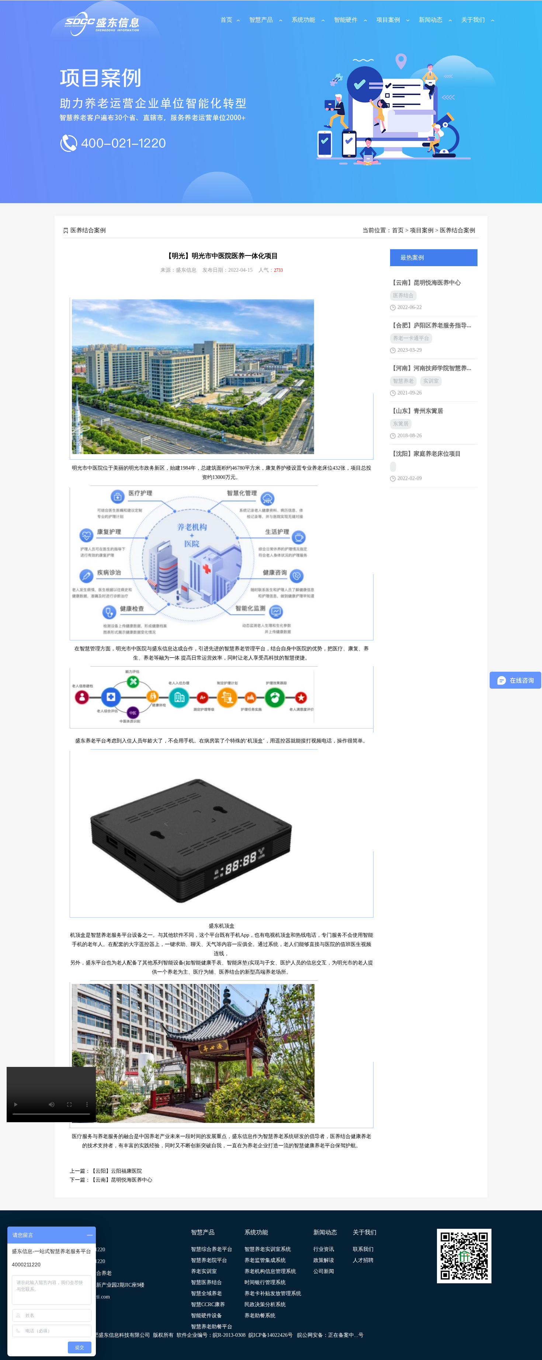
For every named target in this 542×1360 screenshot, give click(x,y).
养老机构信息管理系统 (270, 1271)
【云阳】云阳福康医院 (116, 1171)
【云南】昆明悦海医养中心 (121, 1180)
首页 (226, 20)
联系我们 (363, 1249)
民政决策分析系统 (265, 1304)
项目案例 (388, 20)
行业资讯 (323, 1249)
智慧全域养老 (206, 1293)
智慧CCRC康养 (208, 1304)
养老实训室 (204, 1271)
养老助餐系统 (259, 1315)
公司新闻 (323, 1271)
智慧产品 (261, 20)
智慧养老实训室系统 (267, 1249)
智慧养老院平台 (209, 1260)
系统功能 (303, 20)
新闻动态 (430, 20)
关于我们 (473, 20)
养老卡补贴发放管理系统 (272, 1293)
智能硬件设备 (206, 1315)
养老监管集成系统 (265, 1260)
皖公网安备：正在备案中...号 (330, 1335)
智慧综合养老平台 (211, 1249)
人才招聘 (363, 1260)
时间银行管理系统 (265, 1282)
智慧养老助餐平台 (211, 1326)
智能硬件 (346, 20)
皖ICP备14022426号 (271, 1335)
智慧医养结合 (206, 1282)
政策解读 (323, 1260)
